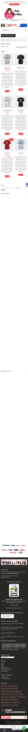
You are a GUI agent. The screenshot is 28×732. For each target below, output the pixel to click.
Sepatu (6, 696)
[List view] (4, 51)
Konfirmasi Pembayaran (6, 3)
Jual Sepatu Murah (4, 694)
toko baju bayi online (5, 699)
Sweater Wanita (13, 696)
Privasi (10, 1)
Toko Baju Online (14, 699)
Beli (6, 91)
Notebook (21, 694)
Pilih (20, 133)
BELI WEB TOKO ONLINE (14, 4)
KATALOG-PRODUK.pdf (7, 647)
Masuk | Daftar (23, 3)
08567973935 (14, 605)
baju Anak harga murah (12, 686)
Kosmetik (11, 694)
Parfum (2, 696)
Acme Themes (17, 722)
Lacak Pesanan (20, 1)
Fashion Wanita (14, 688)
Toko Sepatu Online (14, 705)
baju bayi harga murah (5, 688)
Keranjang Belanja (15, 3)
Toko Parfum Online (5, 705)
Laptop (16, 694)
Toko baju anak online (21, 696)
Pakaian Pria (8, 40)
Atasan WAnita (4, 686)
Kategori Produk (8, 35)
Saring (3, 189)
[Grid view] (2, 51)
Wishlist (14, 1)
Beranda (3, 40)
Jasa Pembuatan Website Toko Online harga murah (11, 691)
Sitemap (6, 1)
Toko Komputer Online (5, 702)
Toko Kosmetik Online (15, 702)
